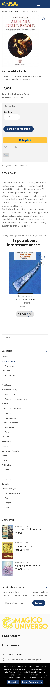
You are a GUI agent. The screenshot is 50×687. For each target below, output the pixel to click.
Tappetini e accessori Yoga (16, 399)
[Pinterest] (16, 147)
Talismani (9, 479)
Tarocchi (5, 484)
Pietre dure (9, 427)
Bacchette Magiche (12, 493)
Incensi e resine (25, 296)
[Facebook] (11, 147)
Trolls (7, 507)
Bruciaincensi (10, 366)
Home (4, 11)
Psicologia (6, 436)
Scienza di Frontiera (10, 451)
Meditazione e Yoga (10, 389)
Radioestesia (10, 418)
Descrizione (9, 173)
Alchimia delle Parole (30, 11)
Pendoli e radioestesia (11, 408)
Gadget (8, 503)
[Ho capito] (46, 675)
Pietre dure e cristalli (10, 422)
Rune (7, 432)
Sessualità (6, 455)
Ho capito (13, 682)
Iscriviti (38, 603)
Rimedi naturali (8, 441)
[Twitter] (5, 147)
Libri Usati (6, 370)
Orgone (8, 413)
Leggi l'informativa (32, 682)
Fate (6, 498)
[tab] (25, 173)
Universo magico (9, 488)
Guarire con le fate (24, 546)
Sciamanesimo (8, 446)
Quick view (42, 257)
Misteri (5, 403)
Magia (4, 380)
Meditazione (7, 385)
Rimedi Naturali (11, 375)
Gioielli (7, 474)
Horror (5, 356)
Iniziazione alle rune (25, 299)
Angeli (7, 469)
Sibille (4, 460)
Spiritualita (6, 465)
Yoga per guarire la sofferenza (30, 565)
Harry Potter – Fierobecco (28, 529)
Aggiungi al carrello (18, 129)
